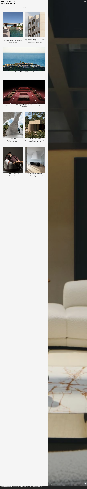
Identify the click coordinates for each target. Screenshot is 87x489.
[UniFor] (7, 3)
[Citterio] (12, 3)
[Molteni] (3, 3)
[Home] (8, 1)
